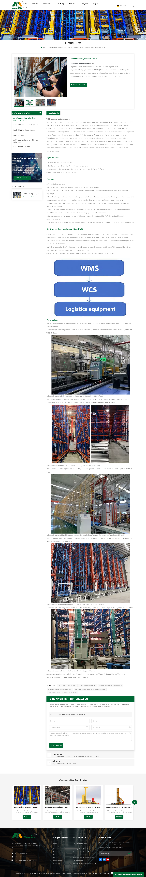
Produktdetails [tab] (53, 113)
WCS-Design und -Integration (67, 685)
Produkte (72, 4)
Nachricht (56, 852)
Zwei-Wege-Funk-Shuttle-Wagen (82, 852)
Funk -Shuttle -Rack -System (24, 130)
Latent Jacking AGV (79, 860)
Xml (96, 873)
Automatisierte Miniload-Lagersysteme (84, 846)
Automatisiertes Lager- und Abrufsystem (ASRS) (27, 807)
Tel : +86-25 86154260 (21, 853)
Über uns (35, 4)
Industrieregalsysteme (21, 147)
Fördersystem (18, 136)
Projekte (85, 4)
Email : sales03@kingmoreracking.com (26, 860)
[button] (134, 802)
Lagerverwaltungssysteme (87, 685)
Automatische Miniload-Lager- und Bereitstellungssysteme (57, 807)
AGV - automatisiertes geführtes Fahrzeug (25, 141)
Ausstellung (60, 4)
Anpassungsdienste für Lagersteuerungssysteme (62, 692)
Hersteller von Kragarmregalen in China (84, 863)
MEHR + (27, 817)
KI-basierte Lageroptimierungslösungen (59, 689)
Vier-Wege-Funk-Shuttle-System (82, 849)
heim (25, 4)
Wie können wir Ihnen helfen (26, 159)
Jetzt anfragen (79, 85)
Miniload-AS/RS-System (80, 843)
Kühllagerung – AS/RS (31, 194)
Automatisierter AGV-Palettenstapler (83, 857)
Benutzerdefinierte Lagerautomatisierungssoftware (90, 689)
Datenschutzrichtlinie (104, 873)
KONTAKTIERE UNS (22, 178)
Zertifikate (47, 4)
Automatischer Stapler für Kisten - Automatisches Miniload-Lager (88, 807)
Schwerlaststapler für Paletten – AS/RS (119, 807)
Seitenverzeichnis (85, 873)
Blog (94, 4)
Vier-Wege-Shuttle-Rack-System (25, 125)
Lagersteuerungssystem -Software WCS (110, 685)
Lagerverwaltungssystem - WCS (73, 714)
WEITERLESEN (28, 197)
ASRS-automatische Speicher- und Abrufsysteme (25, 119)
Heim (55, 843)
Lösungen (56, 855)
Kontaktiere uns (29, 8)
